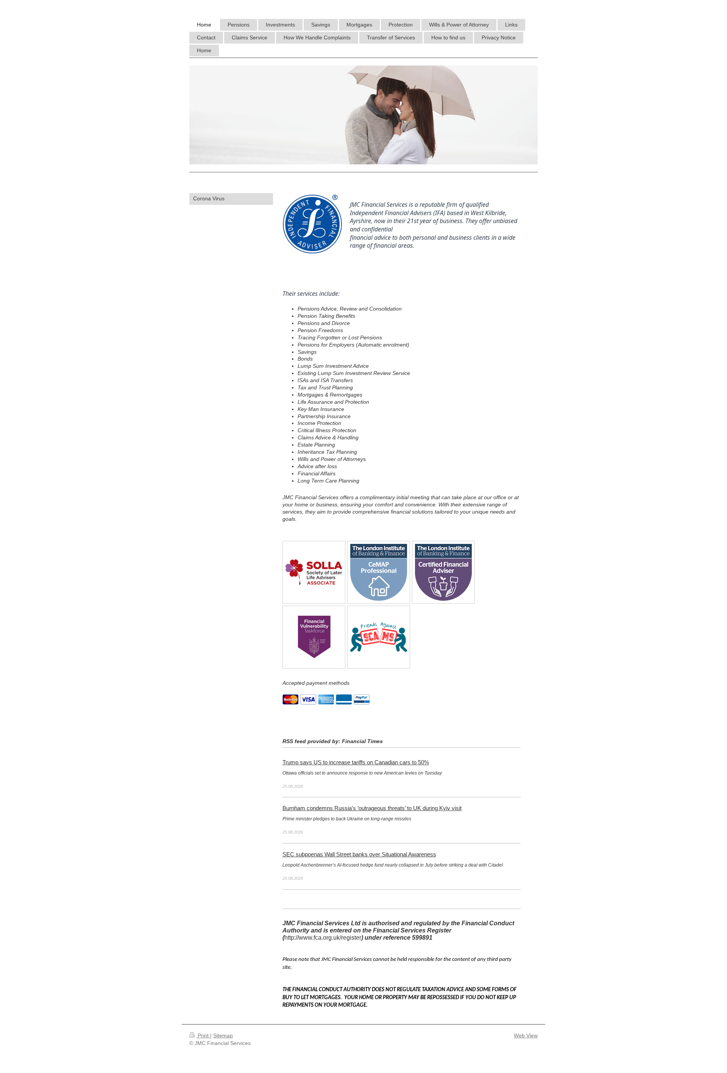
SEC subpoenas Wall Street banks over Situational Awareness (359, 854)
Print (203, 1035)
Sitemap (223, 1035)
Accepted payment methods (315, 683)
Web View (526, 1035)
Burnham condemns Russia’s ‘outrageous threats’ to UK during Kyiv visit (372, 808)
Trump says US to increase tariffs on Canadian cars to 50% (355, 762)
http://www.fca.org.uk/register (322, 937)
